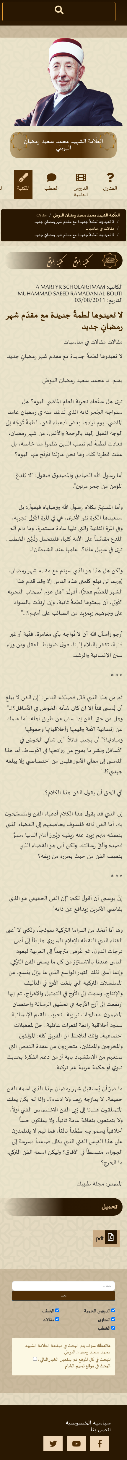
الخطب (51, 188)
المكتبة (23, 188)
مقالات (41, 215)
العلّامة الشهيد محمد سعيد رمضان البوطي (86, 215)
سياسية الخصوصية (88, 1423)
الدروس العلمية (81, 191)
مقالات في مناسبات (99, 228)
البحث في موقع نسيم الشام (87, 1366)
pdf (100, 1238)
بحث (63, 1295)
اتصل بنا (101, 1429)
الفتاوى (110, 188)
